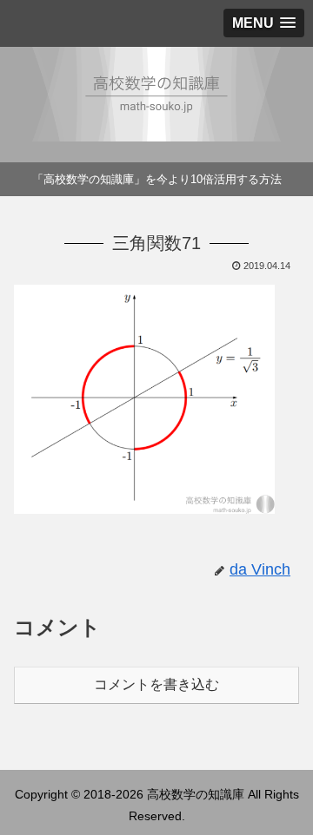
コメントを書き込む (156, 684)
